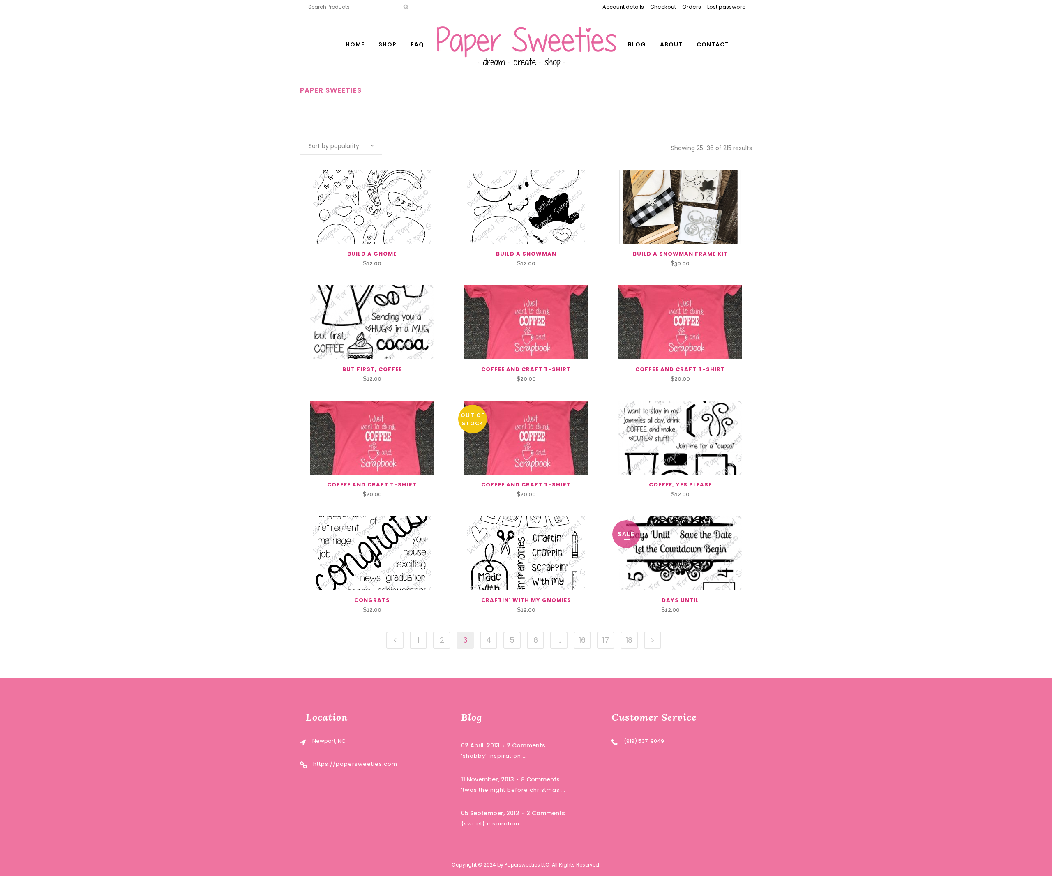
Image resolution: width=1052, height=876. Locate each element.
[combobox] (341, 146)
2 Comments (526, 745)
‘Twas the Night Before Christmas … (513, 790)
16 (582, 640)
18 (629, 640)
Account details (623, 7)
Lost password (726, 7)
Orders (691, 7)
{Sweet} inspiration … (493, 824)
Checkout (663, 7)
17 (605, 640)
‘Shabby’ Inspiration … (494, 756)
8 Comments (540, 779)
